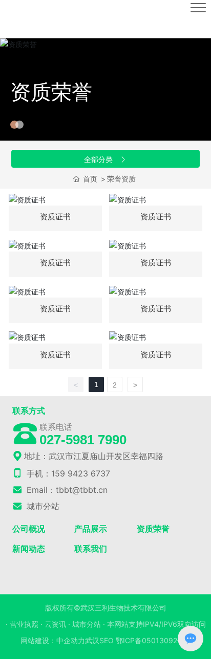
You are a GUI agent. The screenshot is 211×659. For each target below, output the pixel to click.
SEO (106, 640)
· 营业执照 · (25, 624)
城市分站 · (89, 624)
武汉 (92, 640)
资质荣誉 (51, 91)
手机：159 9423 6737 (67, 473)
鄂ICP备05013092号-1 (153, 640)
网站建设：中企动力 (52, 640)
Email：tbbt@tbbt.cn (66, 490)
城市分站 (41, 506)
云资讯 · (58, 624)
